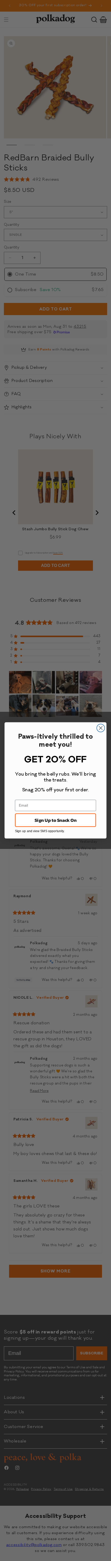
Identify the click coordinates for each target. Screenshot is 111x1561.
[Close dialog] (101, 728)
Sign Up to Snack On (55, 820)
